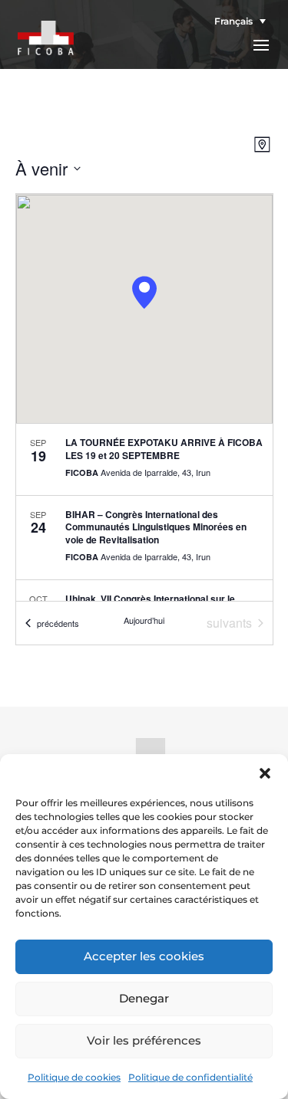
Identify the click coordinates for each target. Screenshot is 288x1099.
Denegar (144, 998)
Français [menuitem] (233, 21)
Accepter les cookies (144, 956)
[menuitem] (236, 21)
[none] (236, 21)
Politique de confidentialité (190, 1077)
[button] (265, 773)
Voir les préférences (144, 1040)
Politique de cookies (74, 1077)
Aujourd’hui (144, 620)
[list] (144, 512)
